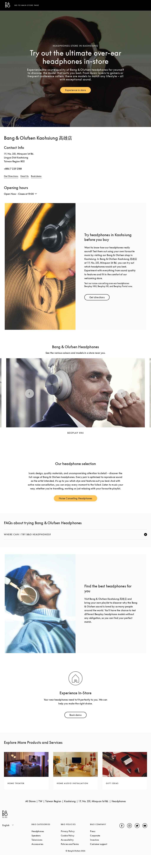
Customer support (104, 844)
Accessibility (75, 840)
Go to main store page (26, 5)
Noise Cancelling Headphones (78, 499)
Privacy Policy (75, 831)
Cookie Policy (75, 835)
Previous (29, 393)
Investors (104, 840)
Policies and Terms (75, 844)
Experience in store (78, 91)
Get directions (99, 298)
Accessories (46, 844)
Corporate (104, 835)
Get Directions (11, 176)
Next (121, 393)
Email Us (24, 176)
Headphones (46, 831)
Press (104, 831)
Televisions (46, 840)
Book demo (36, 176)
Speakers (46, 835)
